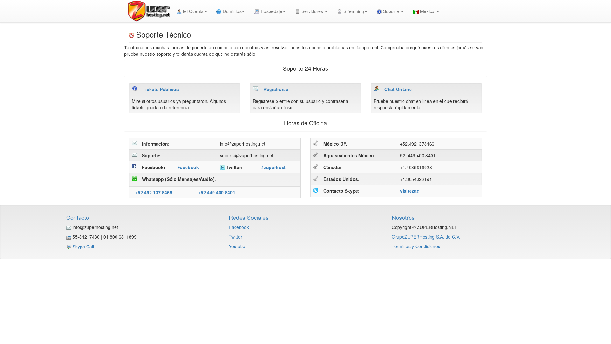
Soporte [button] (391, 11)
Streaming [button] (353, 11)
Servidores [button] (312, 11)
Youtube (237, 246)
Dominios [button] (231, 11)
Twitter (235, 236)
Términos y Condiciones (416, 246)
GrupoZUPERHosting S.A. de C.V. (426, 236)
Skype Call (83, 246)
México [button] (427, 11)
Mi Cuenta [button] (193, 11)
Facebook (239, 227)
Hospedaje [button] (270, 11)
